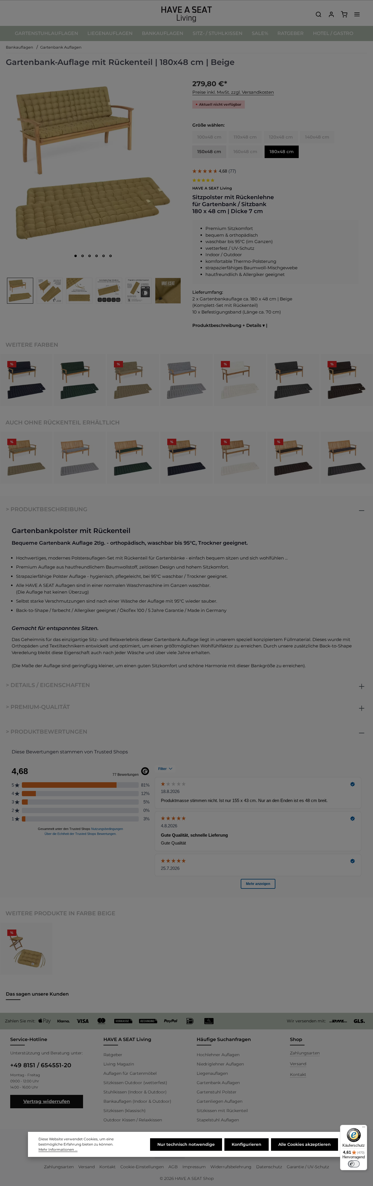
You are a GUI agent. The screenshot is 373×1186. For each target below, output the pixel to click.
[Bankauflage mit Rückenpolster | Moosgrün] (79, 380)
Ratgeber (112, 1054)
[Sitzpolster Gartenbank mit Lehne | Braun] (346, 380)
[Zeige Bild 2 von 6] (83, 256)
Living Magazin (118, 1064)
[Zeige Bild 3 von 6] (90, 256)
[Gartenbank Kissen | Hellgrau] (79, 457)
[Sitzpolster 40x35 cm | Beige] (26, 948)
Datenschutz (269, 1166)
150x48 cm (209, 151)
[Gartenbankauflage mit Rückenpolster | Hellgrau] (186, 380)
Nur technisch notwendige (186, 1144)
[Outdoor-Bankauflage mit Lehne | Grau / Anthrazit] (293, 380)
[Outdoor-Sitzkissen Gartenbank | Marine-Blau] (186, 457)
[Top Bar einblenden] (357, 14)
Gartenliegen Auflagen (219, 1101)
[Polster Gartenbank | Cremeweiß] (240, 457)
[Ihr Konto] (331, 14)
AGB (173, 1166)
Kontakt (298, 1074)
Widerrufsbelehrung (230, 1166)
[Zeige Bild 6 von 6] (111, 256)
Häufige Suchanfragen (224, 1039)
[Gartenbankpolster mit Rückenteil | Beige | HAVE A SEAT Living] (93, 163)
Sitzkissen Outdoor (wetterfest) (135, 1082)
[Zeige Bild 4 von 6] (97, 256)
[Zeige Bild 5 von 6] (104, 256)
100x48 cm (209, 137)
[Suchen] (318, 14)
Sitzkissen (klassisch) (124, 1110)
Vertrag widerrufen (46, 1101)
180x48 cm (282, 151)
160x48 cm (245, 151)
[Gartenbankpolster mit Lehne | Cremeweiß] (240, 380)
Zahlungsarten (305, 1053)
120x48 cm (281, 137)
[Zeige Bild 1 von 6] (76, 256)
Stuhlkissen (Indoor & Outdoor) (135, 1092)
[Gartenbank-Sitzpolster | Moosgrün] (133, 457)
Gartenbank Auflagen (218, 1082)
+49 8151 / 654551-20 (40, 1065)
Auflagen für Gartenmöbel (130, 1073)
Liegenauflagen (212, 1073)
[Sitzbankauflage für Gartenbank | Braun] (293, 457)
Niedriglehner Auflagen (220, 1064)
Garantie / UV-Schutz (308, 1166)
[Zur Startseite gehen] (186, 14)
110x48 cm (245, 137)
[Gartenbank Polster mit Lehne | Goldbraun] (133, 380)
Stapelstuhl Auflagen (218, 1120)
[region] (93, 190)
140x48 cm (317, 137)
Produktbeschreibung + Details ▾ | (230, 325)
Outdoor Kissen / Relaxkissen (132, 1120)
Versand (298, 1063)
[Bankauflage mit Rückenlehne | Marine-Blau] (26, 380)
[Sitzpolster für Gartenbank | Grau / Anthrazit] (346, 457)
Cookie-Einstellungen (142, 1166)
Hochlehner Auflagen (218, 1054)
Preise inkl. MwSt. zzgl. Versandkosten (233, 92)
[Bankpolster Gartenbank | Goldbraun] (26, 457)
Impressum (194, 1166)
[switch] (354, 1163)
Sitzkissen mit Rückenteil (222, 1110)
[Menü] (363, 1128)
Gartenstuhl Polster (217, 1092)
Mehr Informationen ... (58, 1149)
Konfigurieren (246, 1144)
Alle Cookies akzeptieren (304, 1144)
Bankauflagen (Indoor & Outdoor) (137, 1101)
